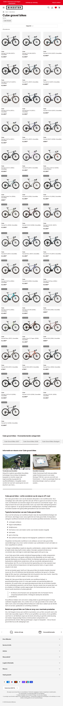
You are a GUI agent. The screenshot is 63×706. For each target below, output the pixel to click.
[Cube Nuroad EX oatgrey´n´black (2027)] (10, 241)
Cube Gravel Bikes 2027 (11, 441)
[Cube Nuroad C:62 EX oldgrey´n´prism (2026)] (31, 382)
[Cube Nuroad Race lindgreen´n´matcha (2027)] (10, 326)
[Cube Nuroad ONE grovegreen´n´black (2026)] (52, 297)
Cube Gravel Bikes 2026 (30, 441)
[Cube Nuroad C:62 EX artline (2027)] (52, 98)
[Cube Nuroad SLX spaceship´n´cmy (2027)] (52, 69)
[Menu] (3, 7)
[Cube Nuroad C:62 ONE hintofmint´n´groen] (31, 41)
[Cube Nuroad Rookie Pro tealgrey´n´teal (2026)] (10, 184)
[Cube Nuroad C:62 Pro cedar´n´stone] (10, 98)
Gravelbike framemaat (38, 471)
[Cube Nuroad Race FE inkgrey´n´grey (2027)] (31, 98)
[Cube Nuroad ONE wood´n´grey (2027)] (10, 355)
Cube (6, 11)
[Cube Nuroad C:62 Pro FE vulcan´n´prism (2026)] (10, 382)
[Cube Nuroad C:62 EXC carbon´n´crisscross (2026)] (52, 382)
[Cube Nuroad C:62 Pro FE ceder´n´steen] (10, 69)
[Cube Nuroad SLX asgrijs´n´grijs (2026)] (10, 410)
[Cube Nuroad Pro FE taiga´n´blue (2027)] (52, 241)
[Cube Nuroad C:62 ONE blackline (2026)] (31, 297)
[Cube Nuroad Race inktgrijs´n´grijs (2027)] (31, 241)
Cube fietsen (12, 11)
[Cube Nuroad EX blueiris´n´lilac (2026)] (31, 269)
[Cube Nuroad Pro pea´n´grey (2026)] (10, 213)
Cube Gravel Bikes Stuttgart (50, 441)
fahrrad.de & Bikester (11, 702)
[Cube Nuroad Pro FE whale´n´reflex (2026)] (52, 184)
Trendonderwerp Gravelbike (10, 471)
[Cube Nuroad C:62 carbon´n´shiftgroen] (10, 41)
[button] (56, 7)
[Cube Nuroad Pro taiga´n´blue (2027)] (31, 69)
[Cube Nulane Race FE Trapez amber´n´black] (31, 326)
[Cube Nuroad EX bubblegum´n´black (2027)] (31, 155)
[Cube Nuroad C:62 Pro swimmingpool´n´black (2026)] (10, 297)
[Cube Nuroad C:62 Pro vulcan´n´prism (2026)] (10, 269)
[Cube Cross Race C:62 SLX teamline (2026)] (52, 155)
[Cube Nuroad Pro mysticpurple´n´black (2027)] (31, 127)
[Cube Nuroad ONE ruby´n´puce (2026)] (52, 326)
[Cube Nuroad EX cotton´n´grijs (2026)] (31, 184)
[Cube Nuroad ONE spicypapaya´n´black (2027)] (31, 355)
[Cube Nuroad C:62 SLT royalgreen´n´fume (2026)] (10, 155)
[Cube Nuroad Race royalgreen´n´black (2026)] (52, 355)
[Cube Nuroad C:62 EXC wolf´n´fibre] (52, 213)
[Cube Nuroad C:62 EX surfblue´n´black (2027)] (52, 41)
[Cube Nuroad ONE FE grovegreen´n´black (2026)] (52, 127)
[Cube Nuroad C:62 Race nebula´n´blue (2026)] (52, 269)
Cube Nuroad (7, 20)
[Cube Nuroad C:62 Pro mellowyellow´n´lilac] (10, 127)
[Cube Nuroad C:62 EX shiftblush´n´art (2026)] (31, 213)
